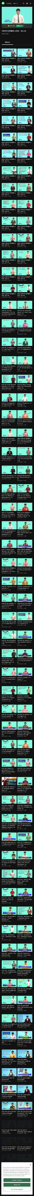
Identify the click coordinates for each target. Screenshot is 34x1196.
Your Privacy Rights (17, 1189)
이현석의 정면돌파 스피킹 (10, 31)
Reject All (17, 1185)
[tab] (7, 42)
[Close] (30, 1165)
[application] (17, 15)
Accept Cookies (17, 1180)
